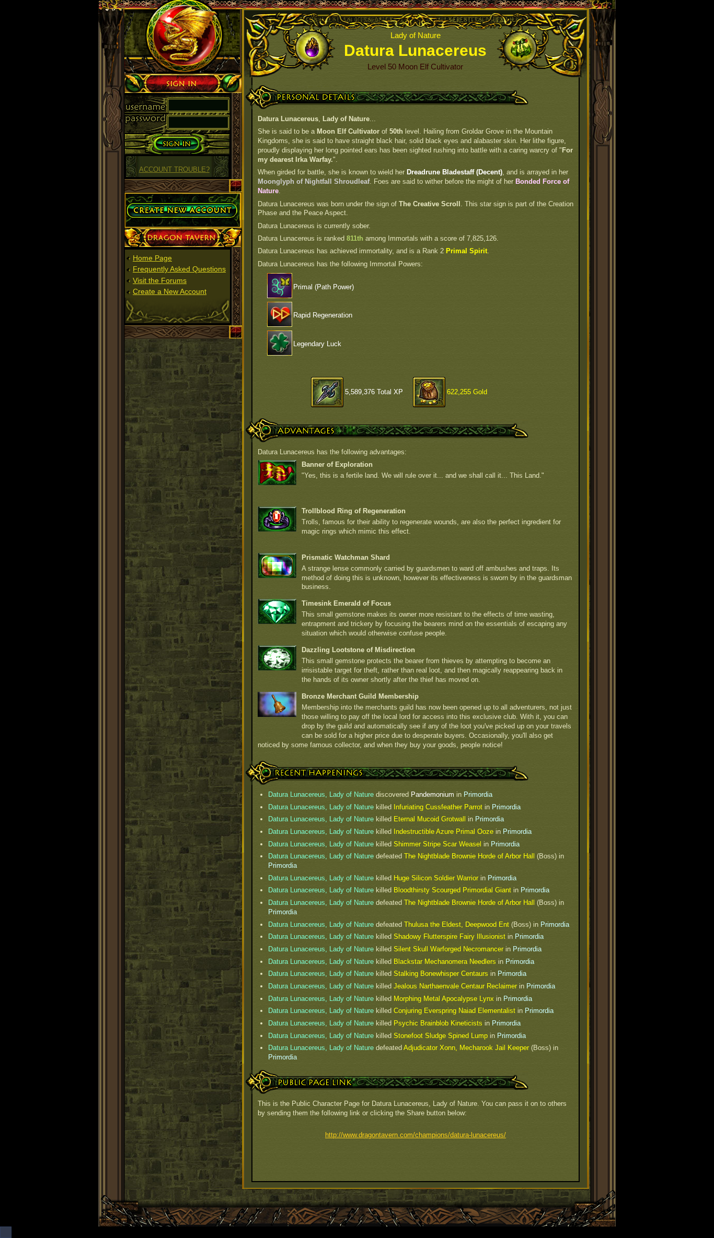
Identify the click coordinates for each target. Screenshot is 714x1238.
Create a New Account (169, 291)
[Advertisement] (183, 500)
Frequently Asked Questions (179, 269)
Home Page (152, 258)
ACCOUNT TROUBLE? (174, 169)
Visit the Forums (160, 280)
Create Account (149, 197)
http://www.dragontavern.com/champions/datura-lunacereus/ (415, 1135)
